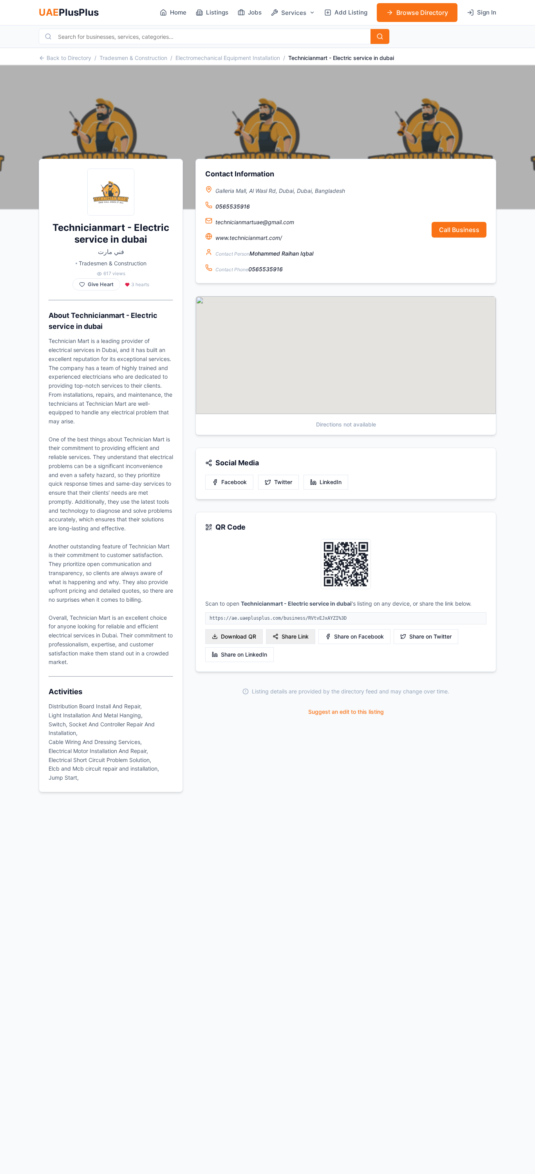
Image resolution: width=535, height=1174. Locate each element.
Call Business (459, 230)
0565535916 (232, 206)
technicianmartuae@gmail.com (254, 222)
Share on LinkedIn (244, 654)
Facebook (234, 482)
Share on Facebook (359, 636)
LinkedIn (331, 482)
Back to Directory (69, 57)
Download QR (238, 636)
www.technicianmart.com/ (248, 237)
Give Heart (101, 284)
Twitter (283, 482)
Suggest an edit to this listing (346, 711)
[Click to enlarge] (346, 564)
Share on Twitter (430, 636)
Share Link (295, 636)
